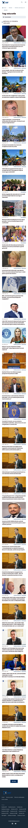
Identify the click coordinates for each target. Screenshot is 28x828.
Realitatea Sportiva (11, 807)
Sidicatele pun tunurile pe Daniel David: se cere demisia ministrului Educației (13, 472)
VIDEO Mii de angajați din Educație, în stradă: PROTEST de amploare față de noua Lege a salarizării (12, 170)
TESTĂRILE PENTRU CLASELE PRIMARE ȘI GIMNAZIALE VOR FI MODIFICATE (12, 750)
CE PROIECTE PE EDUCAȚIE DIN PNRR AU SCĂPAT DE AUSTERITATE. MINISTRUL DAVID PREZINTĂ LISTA (14, 726)
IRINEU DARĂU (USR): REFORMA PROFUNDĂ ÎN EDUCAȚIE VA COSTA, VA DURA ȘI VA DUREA (13, 775)
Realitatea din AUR (13, 811)
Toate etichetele (8, 17)
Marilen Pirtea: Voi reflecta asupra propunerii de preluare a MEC (11, 372)
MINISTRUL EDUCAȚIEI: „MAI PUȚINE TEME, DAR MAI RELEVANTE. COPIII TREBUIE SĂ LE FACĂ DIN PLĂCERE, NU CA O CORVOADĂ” (13, 624)
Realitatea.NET (4, 807)
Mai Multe (14, 781)
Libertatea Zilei (21, 813)
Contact (3, 797)
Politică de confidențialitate (19, 797)
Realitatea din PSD (22, 811)
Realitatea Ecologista (5, 809)
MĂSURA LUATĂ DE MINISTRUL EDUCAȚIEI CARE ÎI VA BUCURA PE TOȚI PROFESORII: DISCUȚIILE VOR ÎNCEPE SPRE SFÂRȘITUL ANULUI (13, 651)
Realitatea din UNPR (5, 811)
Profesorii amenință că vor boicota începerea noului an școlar (11, 145)
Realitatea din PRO (5, 813)
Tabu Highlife (4, 815)
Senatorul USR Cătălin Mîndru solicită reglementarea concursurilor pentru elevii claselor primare (13, 523)
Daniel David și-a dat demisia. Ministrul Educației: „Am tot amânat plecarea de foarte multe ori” (13, 397)
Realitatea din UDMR (13, 813)
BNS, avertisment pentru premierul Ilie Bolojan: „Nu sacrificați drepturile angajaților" (12, 297)
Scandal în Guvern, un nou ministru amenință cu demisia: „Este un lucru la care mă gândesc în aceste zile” (14, 422)
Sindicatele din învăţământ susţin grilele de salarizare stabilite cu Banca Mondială (13, 96)
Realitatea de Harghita (12, 815)
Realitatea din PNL (14, 809)
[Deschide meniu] (25, 2)
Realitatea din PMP (22, 809)
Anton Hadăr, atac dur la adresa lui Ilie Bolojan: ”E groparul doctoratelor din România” (13, 72)
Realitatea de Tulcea (21, 815)
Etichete (10, 7)
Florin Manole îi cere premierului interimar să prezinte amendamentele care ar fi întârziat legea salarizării (13, 46)
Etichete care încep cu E (20, 7)
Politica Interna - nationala (20, 42)
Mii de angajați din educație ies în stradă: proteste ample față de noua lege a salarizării (13, 195)
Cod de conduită (5, 799)
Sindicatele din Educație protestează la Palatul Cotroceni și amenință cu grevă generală (13, 246)
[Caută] (21, 2)
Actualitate (23, 192)
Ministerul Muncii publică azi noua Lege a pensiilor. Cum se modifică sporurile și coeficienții (13, 221)
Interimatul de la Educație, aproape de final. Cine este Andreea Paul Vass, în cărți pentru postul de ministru (13, 272)
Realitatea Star (19, 807)
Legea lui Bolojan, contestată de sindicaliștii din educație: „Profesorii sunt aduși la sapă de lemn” (13, 121)
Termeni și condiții (9, 797)
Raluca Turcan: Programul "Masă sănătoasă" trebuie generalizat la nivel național (13, 348)
